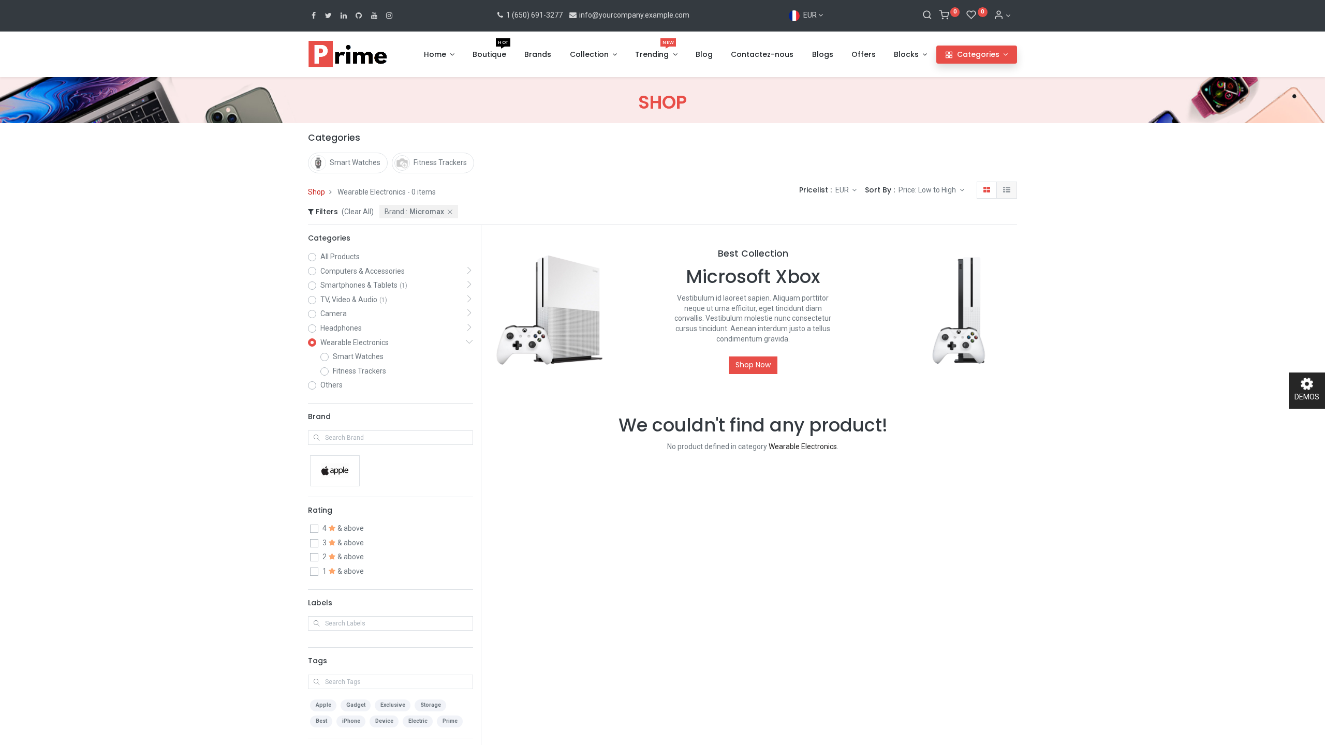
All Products (340, 256)
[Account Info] (1002, 15)
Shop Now (753, 365)
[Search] (927, 15)
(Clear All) (358, 211)
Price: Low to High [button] (928, 190)
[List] (1006, 190)
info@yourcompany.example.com (634, 15)
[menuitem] (489, 55)
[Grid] (987, 190)
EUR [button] (842, 190)
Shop (316, 192)
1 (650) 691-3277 (534, 15)
